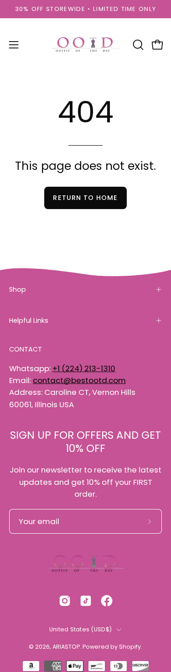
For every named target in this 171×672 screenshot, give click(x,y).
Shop (17, 289)
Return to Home (85, 197)
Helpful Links (28, 320)
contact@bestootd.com (79, 380)
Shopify (130, 647)
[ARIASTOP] (86, 45)
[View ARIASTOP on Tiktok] (86, 601)
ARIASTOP (66, 647)
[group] (85, 9)
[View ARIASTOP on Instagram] (65, 601)
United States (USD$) (80, 629)
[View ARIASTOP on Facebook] (107, 601)
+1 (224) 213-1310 (83, 368)
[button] (137, 44)
